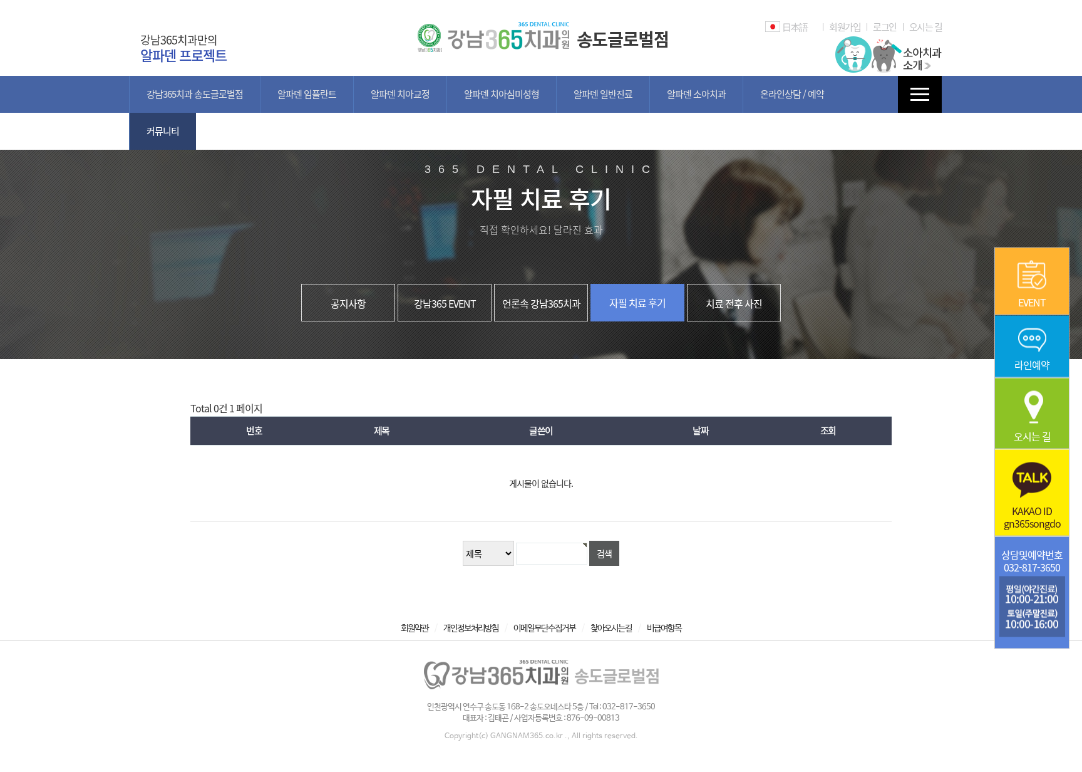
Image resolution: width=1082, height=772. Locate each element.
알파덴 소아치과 (696, 94)
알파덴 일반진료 (603, 94)
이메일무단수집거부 (544, 628)
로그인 (885, 27)
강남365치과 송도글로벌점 (195, 94)
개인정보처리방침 (470, 628)
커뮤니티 (163, 131)
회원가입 (844, 27)
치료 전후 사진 (734, 303)
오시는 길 (925, 27)
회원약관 (414, 628)
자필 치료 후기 (637, 302)
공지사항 (348, 303)
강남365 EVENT (445, 303)
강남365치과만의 (183, 47)
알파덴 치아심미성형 (501, 94)
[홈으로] (541, 26)
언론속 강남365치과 (541, 303)
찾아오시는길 (611, 628)
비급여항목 (664, 628)
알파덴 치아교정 (400, 94)
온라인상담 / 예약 (792, 94)
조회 (828, 430)
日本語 (795, 27)
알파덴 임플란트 (306, 94)
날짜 (700, 430)
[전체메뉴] (920, 94)
